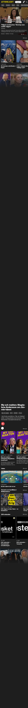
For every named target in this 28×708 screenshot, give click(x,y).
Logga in (18, 2)
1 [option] (2, 428)
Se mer (22, 34)
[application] (14, 15)
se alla (25, 38)
